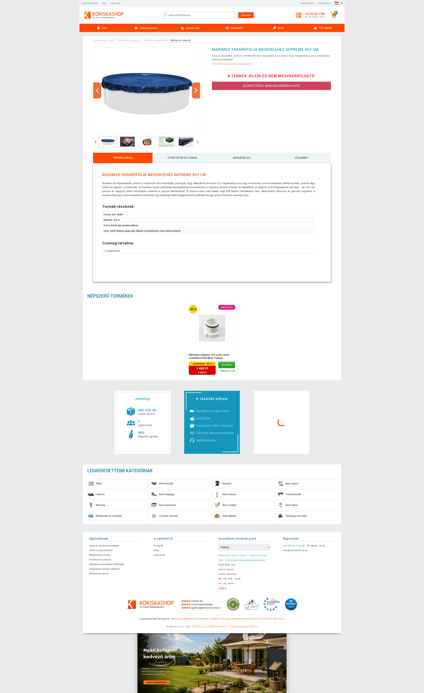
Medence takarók (181, 40)
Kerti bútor (250, 618)
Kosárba (226, 365)
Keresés (246, 15)
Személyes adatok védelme (104, 569)
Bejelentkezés (307, 3)
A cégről (158, 545)
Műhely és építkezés (182, 618)
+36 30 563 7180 (292, 545)
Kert (112, 40)
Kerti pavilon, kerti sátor (271, 618)
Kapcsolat (116, 3)
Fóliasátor (201, 618)
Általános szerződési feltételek (106, 564)
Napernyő (237, 618)
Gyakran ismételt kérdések (104, 545)
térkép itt (222, 588)
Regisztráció (324, 3)
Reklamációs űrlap (99, 555)
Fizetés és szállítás (100, 559)
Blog (104, 3)
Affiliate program (99, 573)
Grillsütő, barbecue (219, 618)
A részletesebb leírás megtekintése (231, 64)
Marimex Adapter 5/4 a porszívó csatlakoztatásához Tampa (209, 356)
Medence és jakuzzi (129, 40)
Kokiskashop (100, 40)
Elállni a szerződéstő (100, 550)
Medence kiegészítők (156, 40)
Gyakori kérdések (90, 3)
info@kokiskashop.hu (295, 550)
